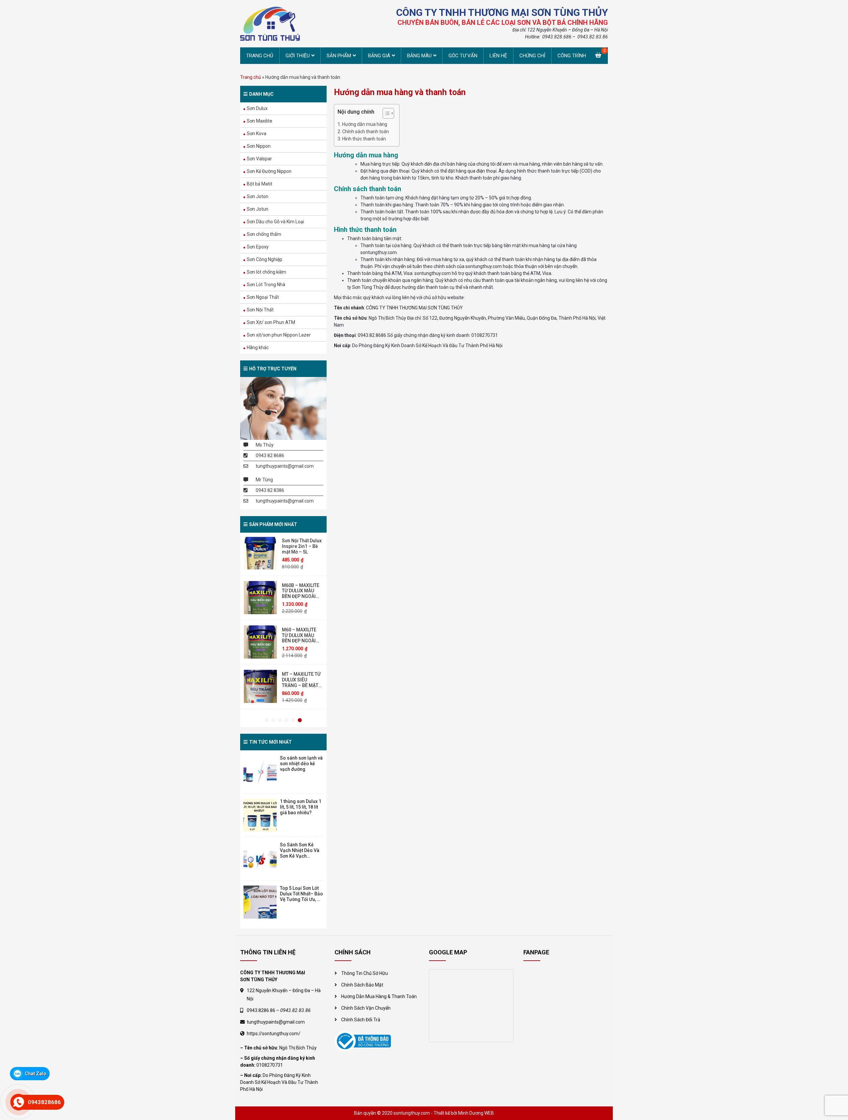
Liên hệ (498, 56)
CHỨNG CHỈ (532, 56)
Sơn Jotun (257, 209)
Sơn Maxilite (259, 121)
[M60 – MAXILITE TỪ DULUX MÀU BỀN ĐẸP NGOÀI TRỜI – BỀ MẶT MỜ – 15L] (260, 598)
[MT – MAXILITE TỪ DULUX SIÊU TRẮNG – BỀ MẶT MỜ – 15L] (260, 643)
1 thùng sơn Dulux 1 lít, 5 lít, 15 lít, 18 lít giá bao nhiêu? (300, 807)
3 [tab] (280, 720)
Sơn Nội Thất (260, 309)
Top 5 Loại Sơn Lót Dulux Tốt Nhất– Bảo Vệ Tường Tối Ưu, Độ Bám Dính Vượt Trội (301, 896)
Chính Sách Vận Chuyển (366, 1008)
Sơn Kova (256, 133)
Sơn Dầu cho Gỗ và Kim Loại (275, 221)
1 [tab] (266, 720)
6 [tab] (299, 720)
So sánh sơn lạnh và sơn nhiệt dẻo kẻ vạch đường (301, 763)
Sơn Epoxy (258, 246)
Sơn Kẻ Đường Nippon (269, 171)
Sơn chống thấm (264, 234)
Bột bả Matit (259, 184)
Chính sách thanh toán (365, 131)
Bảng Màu (419, 56)
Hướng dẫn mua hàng (364, 124)
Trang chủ (259, 56)
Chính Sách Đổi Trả (360, 1019)
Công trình (571, 56)
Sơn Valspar (259, 158)
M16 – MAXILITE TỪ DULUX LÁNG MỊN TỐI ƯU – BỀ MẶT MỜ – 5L (299, 684)
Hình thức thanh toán (364, 138)
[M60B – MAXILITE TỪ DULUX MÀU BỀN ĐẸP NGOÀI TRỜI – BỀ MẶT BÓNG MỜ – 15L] (260, 554)
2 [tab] (273, 720)
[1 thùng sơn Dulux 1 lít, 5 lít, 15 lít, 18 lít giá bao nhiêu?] (260, 815)
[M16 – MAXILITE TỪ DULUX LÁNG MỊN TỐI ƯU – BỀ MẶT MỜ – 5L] (260, 687)
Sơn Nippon (259, 146)
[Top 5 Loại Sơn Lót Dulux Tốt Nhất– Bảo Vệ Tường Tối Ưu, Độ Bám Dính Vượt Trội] (260, 902)
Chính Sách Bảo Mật (362, 984)
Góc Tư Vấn (463, 56)
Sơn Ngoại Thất (263, 297)
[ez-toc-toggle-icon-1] (385, 114)
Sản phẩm (339, 56)
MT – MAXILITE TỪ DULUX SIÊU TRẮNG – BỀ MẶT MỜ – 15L (301, 639)
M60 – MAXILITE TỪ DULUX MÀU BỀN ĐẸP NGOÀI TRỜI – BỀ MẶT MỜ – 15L (302, 597)
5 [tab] (293, 720)
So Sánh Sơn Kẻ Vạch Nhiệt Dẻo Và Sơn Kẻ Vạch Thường (299, 853)
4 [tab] (286, 720)
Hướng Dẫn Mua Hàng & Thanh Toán (379, 996)
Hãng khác (258, 347)
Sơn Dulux (257, 108)
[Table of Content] (388, 113)
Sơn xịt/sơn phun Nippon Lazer (279, 335)
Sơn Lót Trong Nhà (266, 284)
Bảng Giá (379, 56)
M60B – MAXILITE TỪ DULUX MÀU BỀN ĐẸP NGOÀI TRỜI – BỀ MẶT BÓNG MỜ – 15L (300, 553)
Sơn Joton (257, 196)
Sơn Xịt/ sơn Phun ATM (271, 322)
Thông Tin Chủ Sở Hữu (364, 973)
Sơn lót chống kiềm (266, 272)
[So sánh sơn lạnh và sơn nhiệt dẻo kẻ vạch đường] (260, 771)
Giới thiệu (298, 56)
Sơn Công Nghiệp (264, 259)
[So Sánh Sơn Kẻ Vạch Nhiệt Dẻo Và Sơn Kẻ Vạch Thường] (260, 858)
